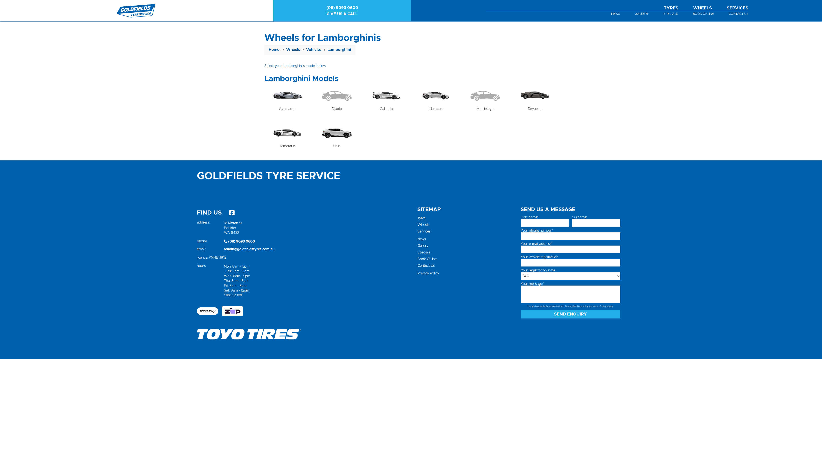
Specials (671, 13)
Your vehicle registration (539, 257)
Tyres (671, 8)
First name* (529, 217)
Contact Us (738, 13)
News (615, 13)
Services (737, 8)
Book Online (703, 13)
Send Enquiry (570, 314)
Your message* (532, 284)
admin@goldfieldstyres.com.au (249, 249)
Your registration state (538, 270)
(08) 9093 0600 (241, 241)
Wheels (702, 8)
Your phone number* (537, 230)
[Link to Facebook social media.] (232, 213)
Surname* (579, 217)
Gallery (642, 13)
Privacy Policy (428, 273)
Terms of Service (600, 306)
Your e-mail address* (536, 244)
